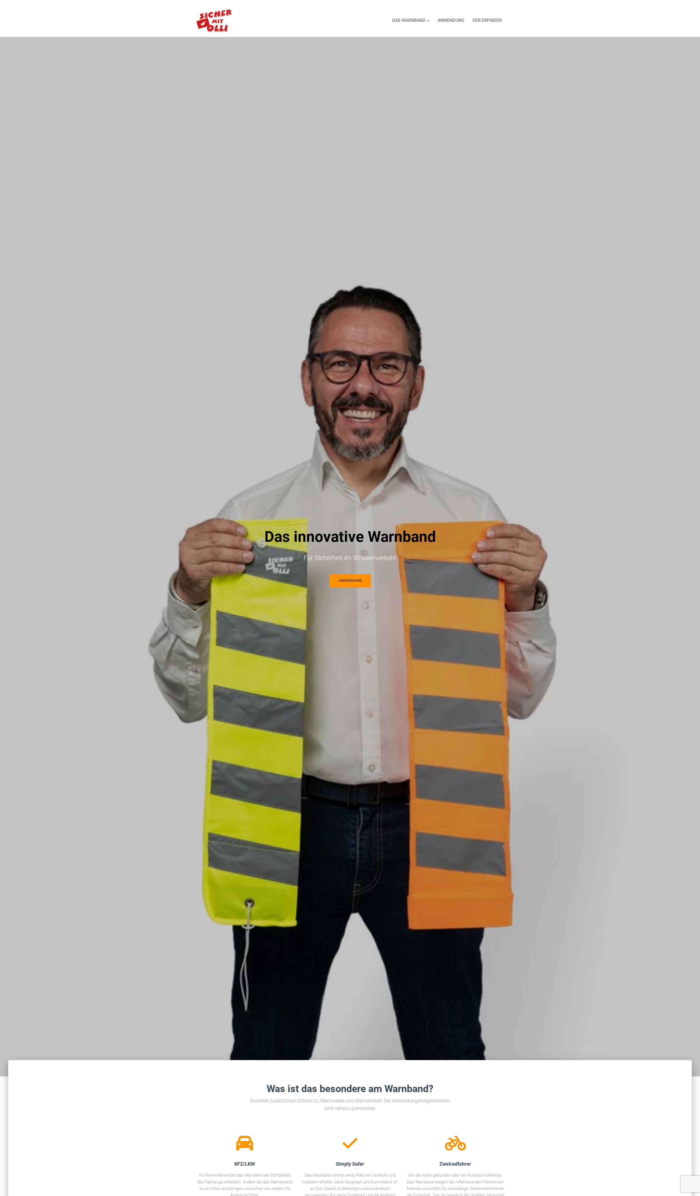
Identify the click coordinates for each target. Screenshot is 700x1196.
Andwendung (350, 581)
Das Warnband (409, 20)
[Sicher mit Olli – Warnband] (214, 20)
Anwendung (451, 20)
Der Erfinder (487, 20)
